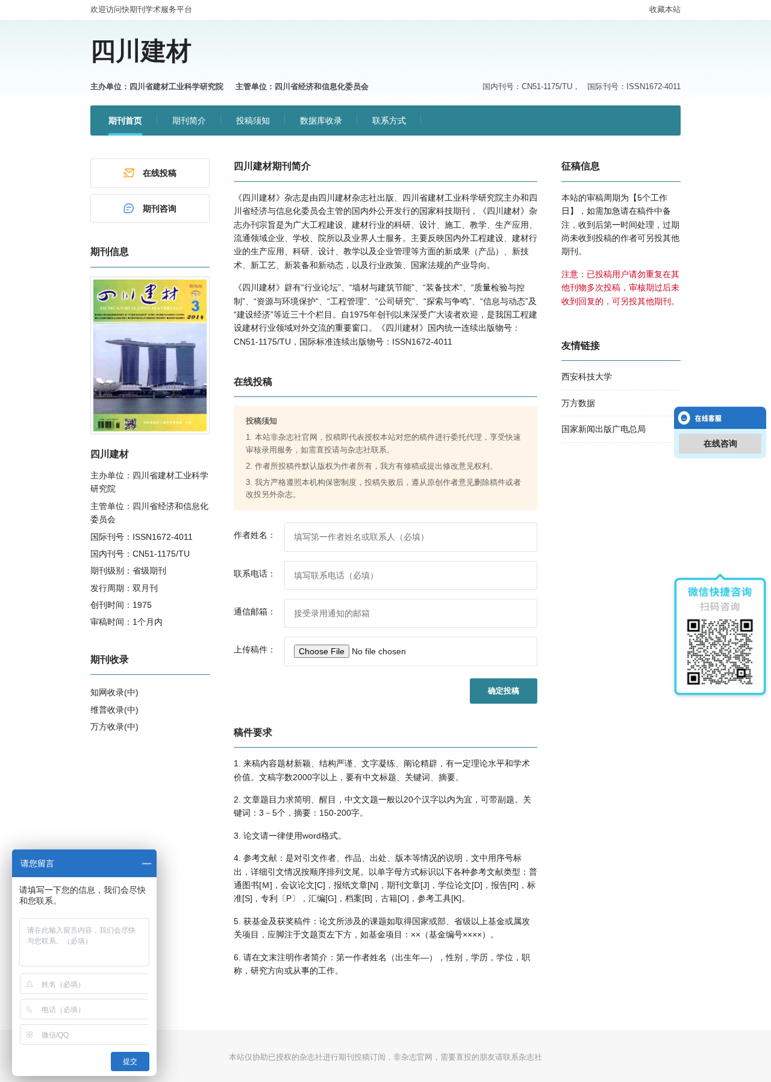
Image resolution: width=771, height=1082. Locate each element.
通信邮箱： (255, 611)
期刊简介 (189, 120)
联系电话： (255, 573)
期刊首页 (125, 120)
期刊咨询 (159, 208)
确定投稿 (503, 690)
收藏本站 (665, 9)
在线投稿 (159, 173)
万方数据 (578, 403)
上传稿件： (255, 649)
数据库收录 (321, 120)
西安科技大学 (586, 376)
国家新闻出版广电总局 (603, 429)
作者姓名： (255, 535)
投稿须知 (253, 120)
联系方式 (389, 120)
